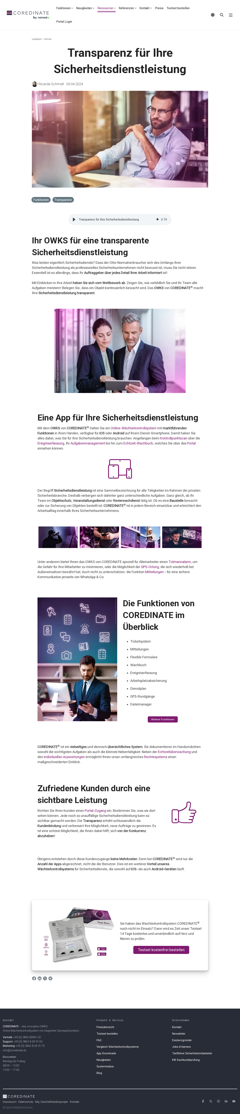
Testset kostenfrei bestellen (161, 950)
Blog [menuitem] (99, 1073)
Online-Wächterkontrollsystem (133, 428)
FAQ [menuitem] (99, 1040)
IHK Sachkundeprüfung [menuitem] (186, 1060)
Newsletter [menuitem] (178, 1033)
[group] (120, 219)
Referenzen (126, 8)
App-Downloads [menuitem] (106, 1053)
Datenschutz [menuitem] (25, 1102)
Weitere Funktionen (162, 719)
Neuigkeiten (84, 8)
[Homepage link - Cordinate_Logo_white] (19, 1096)
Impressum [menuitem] (9, 1102)
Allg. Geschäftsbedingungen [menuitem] (51, 1102)
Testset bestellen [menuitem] (107, 1033)
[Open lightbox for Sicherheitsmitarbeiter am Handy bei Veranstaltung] (99, 537)
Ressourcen (105, 8)
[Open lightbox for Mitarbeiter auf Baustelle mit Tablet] (140, 537)
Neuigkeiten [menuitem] (104, 1060)
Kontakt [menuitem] (177, 1027)
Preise (159, 8)
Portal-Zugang (95, 811)
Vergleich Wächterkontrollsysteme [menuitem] (118, 1046)
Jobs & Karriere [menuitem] (181, 1046)
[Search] (221, 15)
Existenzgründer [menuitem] (182, 1040)
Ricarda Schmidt (51, 84)
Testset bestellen (178, 8)
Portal (191, 443)
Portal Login (64, 21)
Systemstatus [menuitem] (105, 1066)
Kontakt (144, 8)
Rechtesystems (155, 757)
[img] (157, 219)
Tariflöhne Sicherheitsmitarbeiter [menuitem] (192, 1053)
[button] (230, 15)
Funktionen (63, 8)
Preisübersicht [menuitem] (105, 1027)
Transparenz (63, 200)
